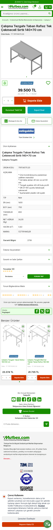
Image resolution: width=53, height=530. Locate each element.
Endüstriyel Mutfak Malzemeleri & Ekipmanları (26, 20)
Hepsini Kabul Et (26, 524)
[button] (26, 76)
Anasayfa (5, 20)
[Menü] (2, 7)
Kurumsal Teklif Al (14, 110)
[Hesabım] (40, 7)
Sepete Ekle (34, 100)
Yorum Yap (38, 276)
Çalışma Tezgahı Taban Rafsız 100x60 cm (13, 361)
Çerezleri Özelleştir (26, 519)
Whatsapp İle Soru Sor (15, 121)
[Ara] (49, 14)
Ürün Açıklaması (9, 146)
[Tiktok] (29, 399)
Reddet (41, 506)
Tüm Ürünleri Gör (25, 137)
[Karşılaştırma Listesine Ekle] (23, 331)
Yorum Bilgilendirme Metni (14, 286)
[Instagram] (19, 399)
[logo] (17, 7)
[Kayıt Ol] (46, 424)
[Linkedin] (39, 399)
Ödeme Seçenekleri (42, 121)
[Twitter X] (34, 399)
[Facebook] (24, 399)
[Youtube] (14, 399)
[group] (26, 57)
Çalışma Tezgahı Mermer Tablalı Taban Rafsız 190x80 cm (38, 362)
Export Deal (39, 110)
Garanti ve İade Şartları (12, 259)
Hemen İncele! (28, 411)
